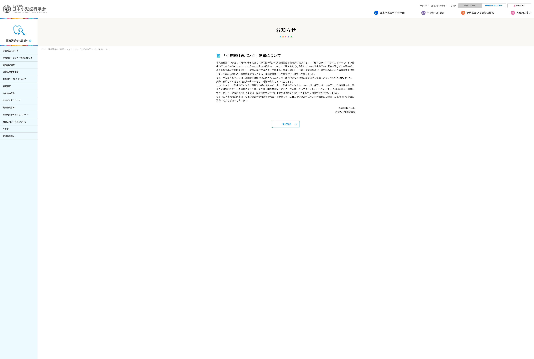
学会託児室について (11, 100)
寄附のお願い (9, 136)
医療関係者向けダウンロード (15, 114)
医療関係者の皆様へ (494, 5)
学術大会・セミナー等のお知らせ (17, 58)
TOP (44, 49)
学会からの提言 (435, 12)
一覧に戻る (285, 124)
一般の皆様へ (470, 5)
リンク (6, 129)
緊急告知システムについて (14, 122)
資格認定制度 (9, 65)
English (423, 6)
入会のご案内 (523, 12)
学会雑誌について (10, 51)
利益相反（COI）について (14, 79)
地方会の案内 (9, 93)
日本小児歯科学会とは (392, 12)
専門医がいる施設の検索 (480, 12)
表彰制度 (7, 86)
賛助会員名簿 (9, 107)
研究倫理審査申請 (10, 72)
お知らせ (72, 49)
